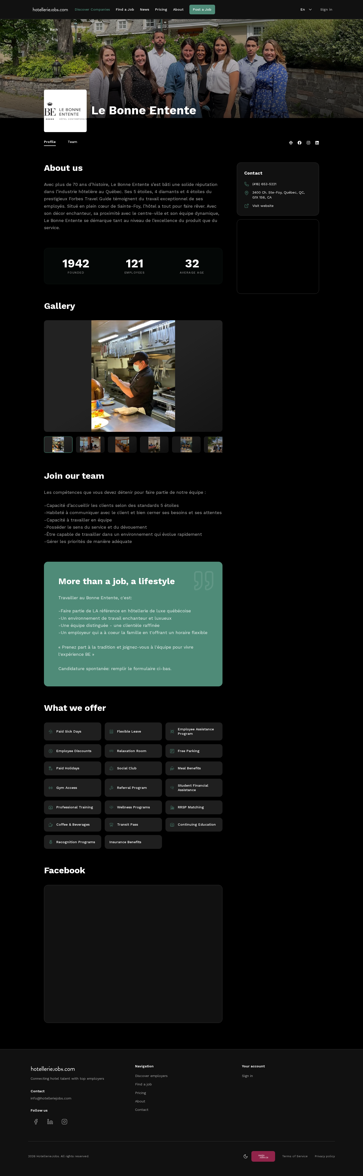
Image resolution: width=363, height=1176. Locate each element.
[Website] (291, 143)
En (303, 9)
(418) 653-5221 (264, 184)
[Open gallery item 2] (90, 445)
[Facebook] (300, 143)
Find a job (143, 1084)
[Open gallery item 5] (186, 445)
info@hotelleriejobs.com (51, 1098)
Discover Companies (92, 9)
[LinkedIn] (317, 143)
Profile (50, 142)
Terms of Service (295, 1156)
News (144, 9)
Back (54, 29)
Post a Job (202, 9)
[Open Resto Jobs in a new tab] (263, 1156)
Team (72, 142)
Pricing (161, 9)
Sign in (326, 9)
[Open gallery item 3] (122, 445)
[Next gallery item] (213, 376)
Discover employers (151, 1076)
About (178, 9)
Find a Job (125, 9)
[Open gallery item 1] (58, 445)
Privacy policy (325, 1156)
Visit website (263, 206)
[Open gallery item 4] (154, 445)
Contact (141, 1110)
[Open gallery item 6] (218, 445)
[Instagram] (308, 143)
